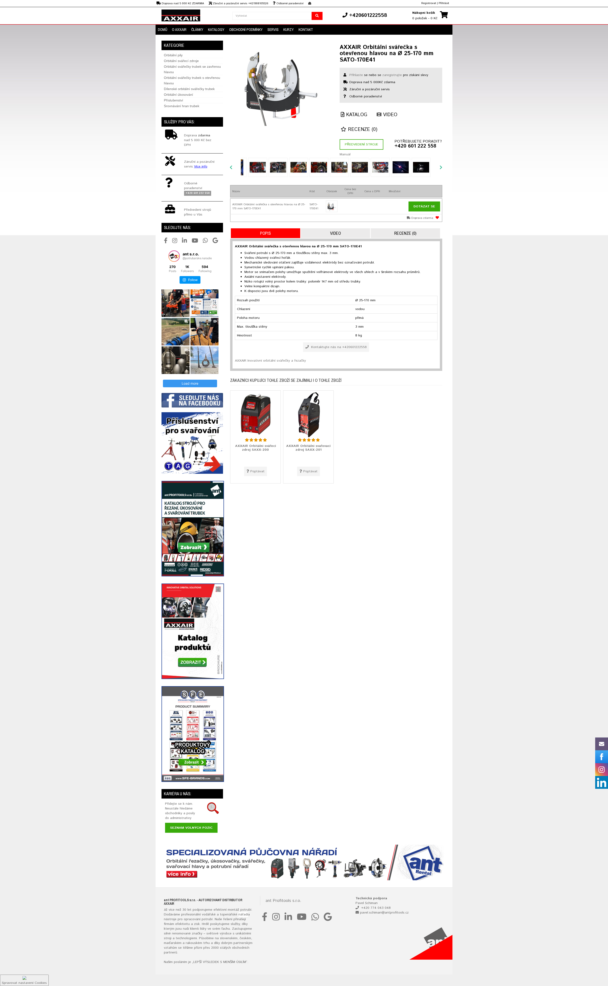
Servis (273, 29)
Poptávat (257, 471)
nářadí (243, 914)
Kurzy (288, 29)
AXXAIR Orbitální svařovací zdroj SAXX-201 (308, 448)
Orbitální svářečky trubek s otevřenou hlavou (192, 80)
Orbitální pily (173, 55)
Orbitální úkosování (178, 94)
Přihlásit (444, 3)
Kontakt (306, 29)
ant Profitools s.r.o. (283, 901)
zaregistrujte (392, 75)
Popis (265, 233)
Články (197, 29)
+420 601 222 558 (415, 146)
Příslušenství (173, 100)
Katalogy (216, 29)
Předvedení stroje (361, 144)
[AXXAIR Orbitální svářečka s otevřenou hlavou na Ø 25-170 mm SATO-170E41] (281, 85)
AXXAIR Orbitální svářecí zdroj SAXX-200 (255, 448)
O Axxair (179, 29)
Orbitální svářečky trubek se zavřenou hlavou (192, 69)
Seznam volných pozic (191, 827)
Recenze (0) (361, 129)
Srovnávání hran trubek (181, 106)
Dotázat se (424, 206)
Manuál (345, 154)
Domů (162, 29)
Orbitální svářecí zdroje (181, 61)
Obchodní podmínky (246, 29)
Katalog (355, 114)
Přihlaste (356, 75)
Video (389, 114)
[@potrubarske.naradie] (174, 256)
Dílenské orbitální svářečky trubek (189, 89)
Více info (200, 166)
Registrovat (428, 3)
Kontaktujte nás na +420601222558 (338, 347)
